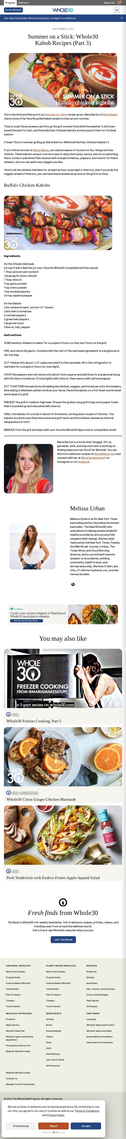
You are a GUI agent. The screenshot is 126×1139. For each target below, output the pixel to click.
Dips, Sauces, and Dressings (100, 989)
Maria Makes (110, 114)
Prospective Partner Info (18, 1045)
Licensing (91, 1019)
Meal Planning (53, 1054)
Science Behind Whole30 (18, 983)
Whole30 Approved (19, 1013)
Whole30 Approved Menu (99, 1031)
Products (10, 1019)
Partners (93, 1013)
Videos (49, 1036)
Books (49, 1025)
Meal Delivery (12, 1025)
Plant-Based (92, 1000)
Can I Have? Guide (55, 1059)
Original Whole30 (18, 965)
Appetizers (92, 983)
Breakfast (91, 971)
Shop (48, 1042)
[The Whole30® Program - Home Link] (63, 10)
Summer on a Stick (56, 114)
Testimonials (12, 989)
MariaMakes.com (105, 454)
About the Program (15, 971)
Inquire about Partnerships (99, 1042)
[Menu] (116, 10)
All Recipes (91, 1006)
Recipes (91, 965)
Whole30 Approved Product (100, 1025)
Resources (53, 1013)
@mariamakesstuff (93, 457)
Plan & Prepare (13, 994)
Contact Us (11, 1078)
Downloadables (53, 1031)
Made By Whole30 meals (18, 1051)
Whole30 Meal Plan (15, 1031)
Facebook (83, 461)
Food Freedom (13, 1006)
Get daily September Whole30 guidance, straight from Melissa (40, 18)
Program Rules (13, 977)
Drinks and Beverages (97, 994)
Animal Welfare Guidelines (99, 1036)
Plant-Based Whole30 (61, 965)
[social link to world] (73, 584)
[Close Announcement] (121, 18)
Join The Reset (63, 939)
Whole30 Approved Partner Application (19, 1038)
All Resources (53, 1065)
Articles (50, 1019)
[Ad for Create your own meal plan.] (63, 614)
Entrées (90, 977)
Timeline (10, 1000)
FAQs (48, 1048)
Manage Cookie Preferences (20, 1084)
